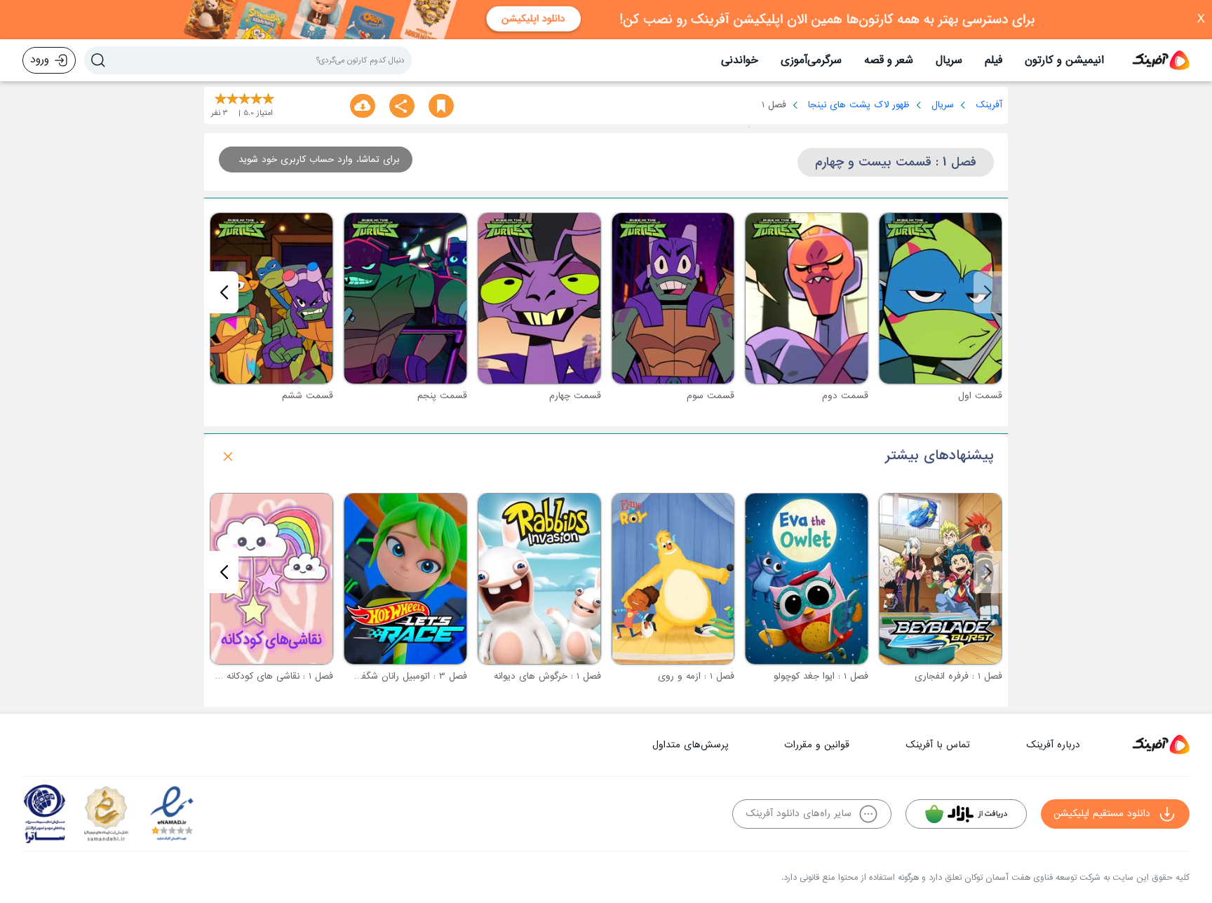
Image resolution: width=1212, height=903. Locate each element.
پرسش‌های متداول (690, 745)
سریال (949, 60)
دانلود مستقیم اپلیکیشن (1101, 813)
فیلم (993, 60)
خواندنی (739, 60)
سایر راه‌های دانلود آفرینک (798, 813)
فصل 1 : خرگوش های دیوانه (547, 676)
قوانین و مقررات (816, 745)
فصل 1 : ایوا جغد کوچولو (821, 676)
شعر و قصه (888, 60)
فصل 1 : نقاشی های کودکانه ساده (268, 676)
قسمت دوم (845, 395)
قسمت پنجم (442, 395)
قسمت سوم (710, 395)
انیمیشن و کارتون (1064, 60)
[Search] (98, 60)
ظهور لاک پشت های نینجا (859, 104)
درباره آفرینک (1053, 745)
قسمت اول (980, 395)
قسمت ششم (307, 395)
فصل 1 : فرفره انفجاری (958, 676)
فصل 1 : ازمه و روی (696, 676)
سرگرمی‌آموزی (811, 60)
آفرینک (989, 104)
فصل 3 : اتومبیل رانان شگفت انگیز (399, 676)
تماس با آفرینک (937, 745)
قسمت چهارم (575, 395)
